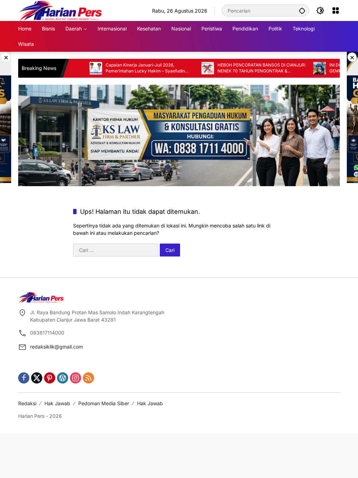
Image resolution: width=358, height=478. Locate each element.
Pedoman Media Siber (103, 403)
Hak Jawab (57, 403)
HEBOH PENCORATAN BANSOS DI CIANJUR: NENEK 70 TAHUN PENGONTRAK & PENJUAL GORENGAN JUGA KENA (247, 68)
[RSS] (88, 378)
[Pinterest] (49, 378)
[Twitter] (36, 378)
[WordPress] (62, 378)
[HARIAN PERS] (60, 10)
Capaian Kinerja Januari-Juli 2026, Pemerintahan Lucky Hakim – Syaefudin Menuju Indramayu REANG (131, 68)
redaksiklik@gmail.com (56, 347)
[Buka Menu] (335, 10)
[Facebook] (23, 378)
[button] (302, 10)
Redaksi (27, 403)
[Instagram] (75, 378)
